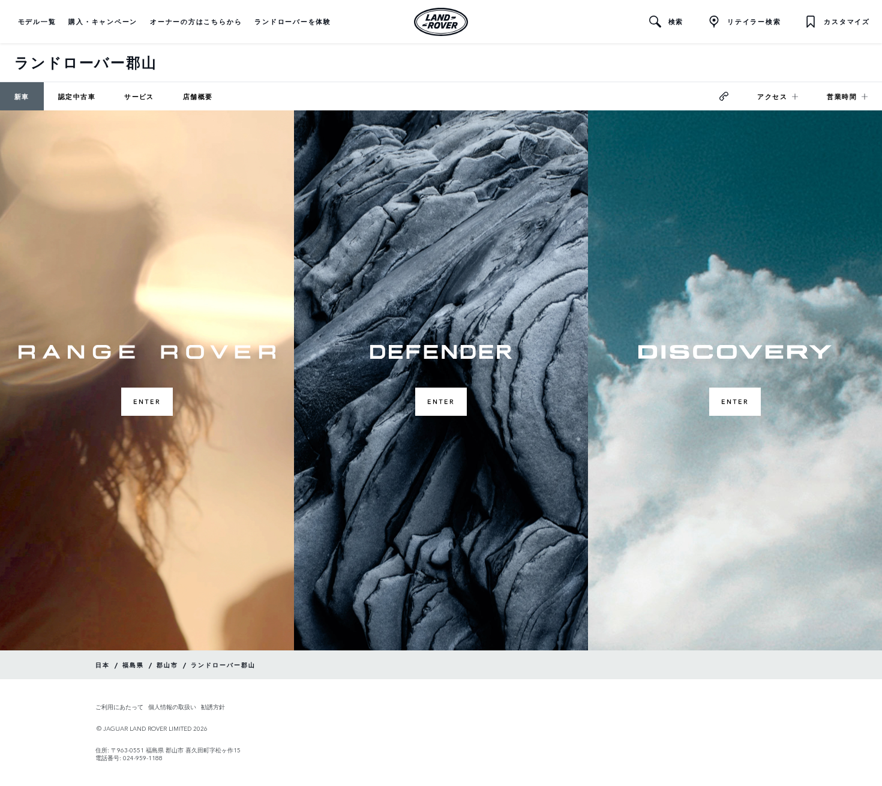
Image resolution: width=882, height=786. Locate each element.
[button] (37, 21)
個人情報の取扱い (172, 707)
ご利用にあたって (119, 707)
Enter (147, 401)
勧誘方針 (213, 707)
